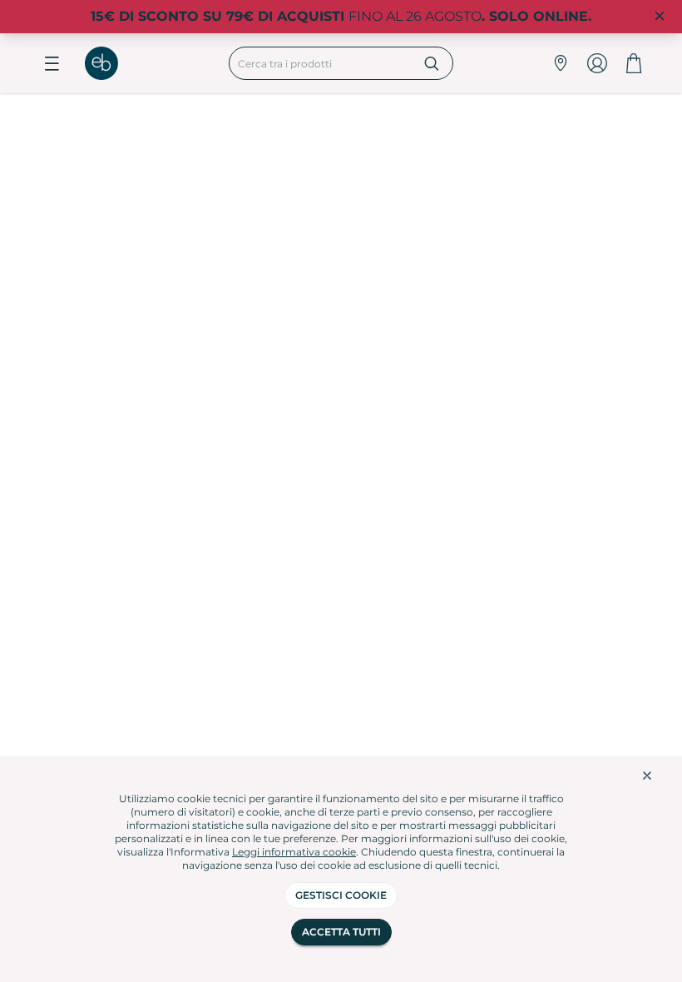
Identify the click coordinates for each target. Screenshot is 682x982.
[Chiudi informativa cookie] (647, 776)
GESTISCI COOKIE (341, 895)
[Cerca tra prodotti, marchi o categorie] (432, 63)
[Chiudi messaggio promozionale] (660, 17)
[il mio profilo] (597, 63)
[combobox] (320, 63)
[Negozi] (560, 63)
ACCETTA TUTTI (341, 931)
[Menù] (51, 63)
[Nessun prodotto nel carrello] (633, 63)
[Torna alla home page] (110, 63)
